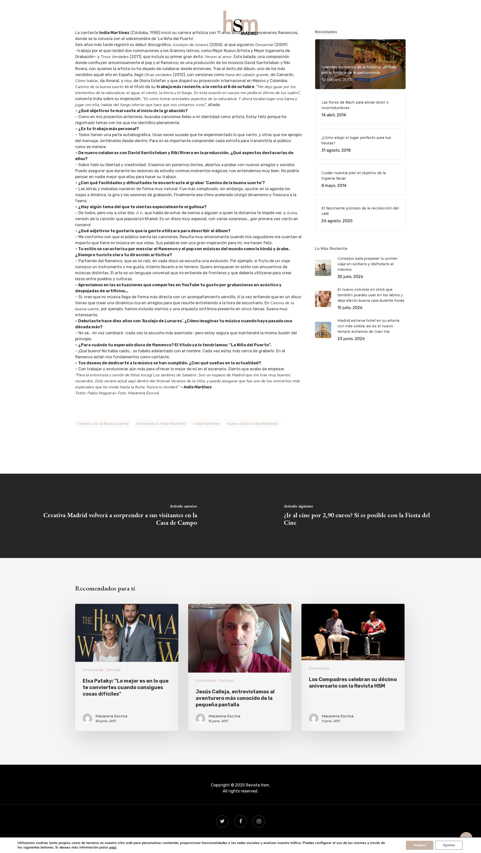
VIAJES (240, 48)
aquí (112, 847)
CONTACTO (289, 48)
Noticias (113, 670)
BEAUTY (263, 48)
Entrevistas (93, 670)
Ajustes (449, 845)
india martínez (206, 423)
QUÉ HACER (192, 48)
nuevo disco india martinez (252, 423)
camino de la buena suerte (103, 423)
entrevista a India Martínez (161, 423)
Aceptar (419, 845)
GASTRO (218, 48)
